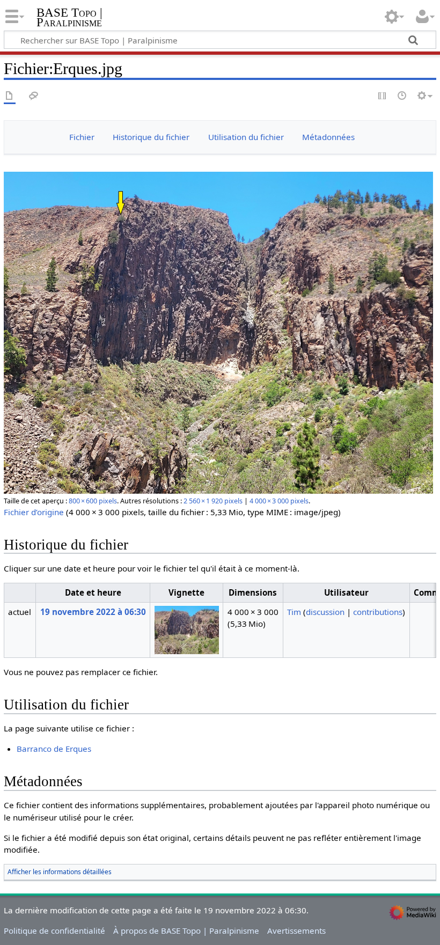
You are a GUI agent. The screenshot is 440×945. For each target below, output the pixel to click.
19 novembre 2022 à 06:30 (93, 611)
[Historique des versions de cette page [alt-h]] (402, 96)
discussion (325, 611)
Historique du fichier (151, 136)
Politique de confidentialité (54, 930)
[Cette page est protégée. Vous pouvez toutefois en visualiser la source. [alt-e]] (382, 96)
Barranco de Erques (54, 748)
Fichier (81, 136)
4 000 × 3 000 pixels (279, 501)
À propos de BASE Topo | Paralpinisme (186, 930)
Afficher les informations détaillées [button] (60, 871)
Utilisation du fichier (246, 136)
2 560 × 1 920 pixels (213, 501)
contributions (377, 611)
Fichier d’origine (34, 512)
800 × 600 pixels (93, 501)
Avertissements (296, 930)
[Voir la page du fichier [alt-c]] (10, 96)
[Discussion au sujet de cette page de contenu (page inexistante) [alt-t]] (34, 96)
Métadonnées (328, 136)
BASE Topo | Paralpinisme (69, 17)
